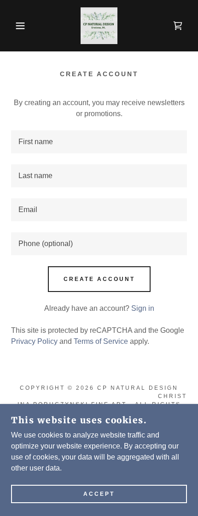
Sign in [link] (142, 308)
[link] (99, 25)
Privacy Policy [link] (34, 341)
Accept (99, 494)
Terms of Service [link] (101, 341)
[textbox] (99, 141)
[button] (15, 26)
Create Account (99, 279)
